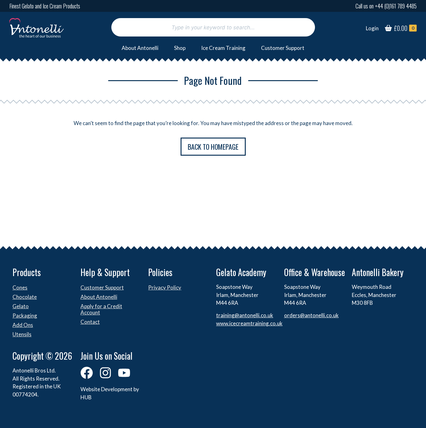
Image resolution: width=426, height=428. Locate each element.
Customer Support (282, 48)
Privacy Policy (164, 287)
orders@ (294, 315)
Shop (180, 48)
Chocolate (24, 297)
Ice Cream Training (223, 48)
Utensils (21, 334)
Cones (19, 287)
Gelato (20, 306)
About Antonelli (140, 48)
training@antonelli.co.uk (244, 315)
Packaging (24, 315)
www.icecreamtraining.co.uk (249, 323)
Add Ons (22, 325)
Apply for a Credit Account (101, 309)
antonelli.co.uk (322, 315)
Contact (90, 322)
